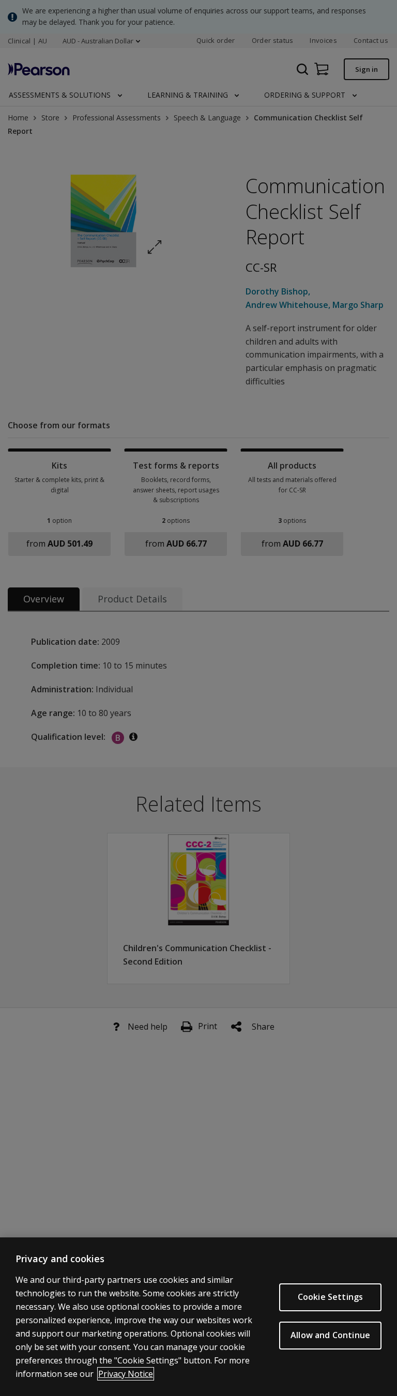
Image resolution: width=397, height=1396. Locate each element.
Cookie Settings (330, 1296)
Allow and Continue (330, 1335)
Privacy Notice (125, 1373)
